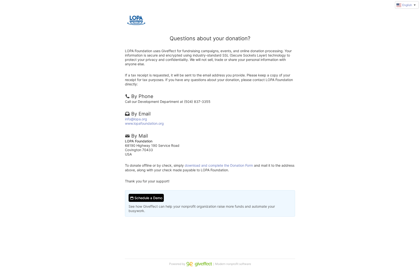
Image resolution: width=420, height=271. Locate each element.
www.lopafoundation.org (144, 123)
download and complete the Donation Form (219, 165)
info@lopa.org (136, 119)
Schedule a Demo (147, 198)
